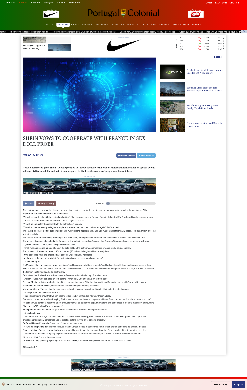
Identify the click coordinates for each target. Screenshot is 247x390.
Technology (117, 25)
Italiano (61, 2)
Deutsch (10, 2)
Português (75, 2)
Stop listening (47, 203)
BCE (181, 49)
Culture (151, 25)
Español (35, 2)
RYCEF (182, 46)
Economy (63, 25)
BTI (181, 37)
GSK (181, 43)
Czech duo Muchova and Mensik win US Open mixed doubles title (175, 31)
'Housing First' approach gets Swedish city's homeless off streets (48, 31)
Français (48, 2)
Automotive (102, 25)
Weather (196, 25)
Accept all (238, 384)
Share (127, 155)
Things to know (180, 25)
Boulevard (87, 25)
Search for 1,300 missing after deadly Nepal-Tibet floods (111, 31)
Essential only (220, 384)
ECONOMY (27, 155)
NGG (181, 40)
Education (164, 25)
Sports (75, 25)
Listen (30, 203)
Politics (50, 25)
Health (130, 25)
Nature (141, 25)
